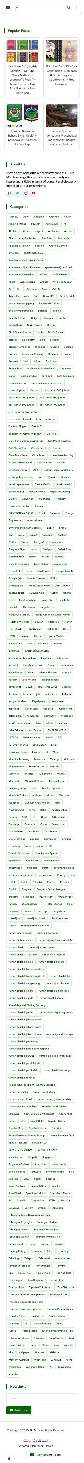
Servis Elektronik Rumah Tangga (27, 1135)
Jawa (29, 686)
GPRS (53, 578)
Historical (54, 621)
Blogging (40, 346)
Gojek (28, 571)
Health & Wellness (19, 621)
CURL (35, 469)
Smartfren (40, 1164)
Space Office (38, 1185)
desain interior (64, 484)
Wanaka (39, 1352)
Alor (11, 238)
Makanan (39, 759)
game (32, 556)
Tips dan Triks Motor (40, 1287)
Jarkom (13, 679)
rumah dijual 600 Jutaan (42, 947)
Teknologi (14, 1258)
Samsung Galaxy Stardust (39, 1113)
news (32, 809)
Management (16, 766)
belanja (57, 310)
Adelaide (39, 216)
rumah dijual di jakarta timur (25, 1034)
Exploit (33, 534)
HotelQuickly (34, 628)
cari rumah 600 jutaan (21, 404)
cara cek (47, 375)
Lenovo (49, 737)
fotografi (39, 542)
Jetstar (27, 694)
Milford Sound (57, 781)
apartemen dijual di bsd (58, 267)
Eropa (62, 527)
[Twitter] (17, 193)
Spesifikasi (15, 1193)
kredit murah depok (20, 722)
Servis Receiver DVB (62, 1135)
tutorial (13, 1330)
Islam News (66, 665)
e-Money (60, 498)
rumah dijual (16, 947)
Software (35, 1171)
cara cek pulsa (17, 390)
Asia (19, 288)
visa (56, 1345)
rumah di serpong (47, 932)
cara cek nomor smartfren (47, 383)
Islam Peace (15, 672)
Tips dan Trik (56, 1279)
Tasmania (36, 1251)
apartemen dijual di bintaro (24, 267)
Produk (13, 889)
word (69, 1359)
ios (40, 665)
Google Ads (15, 578)
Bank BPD (48, 296)
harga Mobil (47, 607)
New (57, 802)
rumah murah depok (44, 1091)
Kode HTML (65, 708)
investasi (28, 665)
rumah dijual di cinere (21, 990)
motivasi (37, 795)
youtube (13, 1374)
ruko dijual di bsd (35, 918)
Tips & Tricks (43, 1272)
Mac (55, 751)
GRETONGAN (62, 585)
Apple (12, 281)
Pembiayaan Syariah (46, 853)
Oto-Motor (51, 831)
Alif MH (34, 1430)
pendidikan (15, 860)
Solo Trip (13, 1178)
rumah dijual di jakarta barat (25, 1019)
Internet (13, 665)
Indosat (58, 643)
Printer (51, 882)
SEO (23, 1120)
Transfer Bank (17, 1316)
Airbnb (26, 231)
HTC (65, 628)
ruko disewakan (59, 918)
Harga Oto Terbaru (19, 614)
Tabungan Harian (47, 1222)
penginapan (15, 867)
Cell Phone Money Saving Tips (26, 440)
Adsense (54, 216)
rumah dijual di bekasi (21, 961)
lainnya (63, 722)
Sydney (42, 1207)
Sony (26, 1178)
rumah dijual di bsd (60, 976)
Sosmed (50, 1178)
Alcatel (68, 231)
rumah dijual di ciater (57, 983)
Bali (36, 296)
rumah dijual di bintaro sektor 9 (26, 976)
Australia (14, 296)
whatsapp (40, 1359)
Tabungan (57, 1207)
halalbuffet (47, 600)
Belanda (43, 310)
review (28, 911)
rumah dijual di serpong (56, 1070)
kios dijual (48, 708)
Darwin (52, 477)
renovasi (14, 911)
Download (27, 498)
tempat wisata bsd (19, 1265)
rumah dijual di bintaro (51, 961)
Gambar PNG (16, 556)
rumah (12, 925)
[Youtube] (34, 193)
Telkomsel (44, 1258)
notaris (13, 816)
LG (60, 737)
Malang (54, 759)
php (73, 875)
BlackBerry (28, 339)
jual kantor (51, 694)
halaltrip (13, 607)
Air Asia (13, 231)
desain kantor (16, 491)
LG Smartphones (18, 744)
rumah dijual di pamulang (23, 1041)
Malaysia (69, 759)
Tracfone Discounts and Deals (26, 1301)
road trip (42, 911)
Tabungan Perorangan (46, 1229)
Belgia (34, 318)
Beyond (51, 325)
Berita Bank (15, 325)
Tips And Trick (63, 1272)
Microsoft (14, 781)
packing (34, 838)
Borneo (13, 353)
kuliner (49, 722)
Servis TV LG (39, 1142)
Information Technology (22, 657)
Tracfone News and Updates (25, 1309)
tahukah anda (16, 1244)
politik (12, 882)
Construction (44, 462)
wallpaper (24, 1352)
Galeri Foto (64, 549)
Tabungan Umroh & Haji (47, 1236)
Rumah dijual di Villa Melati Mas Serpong (32, 1084)
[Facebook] (9, 193)
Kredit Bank (67, 715)
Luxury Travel (40, 751)
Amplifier (47, 238)
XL (51, 1366)
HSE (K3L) (52, 628)
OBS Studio (58, 816)
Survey (29, 1207)
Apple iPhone (27, 281)
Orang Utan (58, 824)
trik (26, 1323)
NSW (25, 816)
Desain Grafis (43, 484)
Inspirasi (46, 657)
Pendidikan (32, 860)
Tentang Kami (43, 1265)
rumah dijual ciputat (53, 954)
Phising (61, 875)
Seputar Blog (16, 1128)
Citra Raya (38, 455)
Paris (28, 846)
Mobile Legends (51, 788)
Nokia (43, 809)
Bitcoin (13, 339)
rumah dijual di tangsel (22, 1077)
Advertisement (17, 223)
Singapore (47, 1157)
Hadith (67, 592)
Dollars (13, 498)
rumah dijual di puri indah (23, 1070)
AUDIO (56, 288)
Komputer (50, 715)
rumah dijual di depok (52, 997)
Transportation (57, 1316)
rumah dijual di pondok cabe (55, 1055)
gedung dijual (60, 563)
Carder (34, 390)
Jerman (13, 694)
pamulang (50, 838)
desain (65, 477)
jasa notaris (29, 679)
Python (13, 903)
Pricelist (37, 882)
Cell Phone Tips (17, 448)
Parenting (14, 846)
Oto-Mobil (34, 831)
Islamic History (48, 672)
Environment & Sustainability (25, 527)
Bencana (48, 318)
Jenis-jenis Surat (47, 686)
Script (12, 1120)
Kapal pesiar (39, 701)
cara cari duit (29, 375)
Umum (33, 1345)
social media (59, 1164)
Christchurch (38, 448)
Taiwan (45, 1244)
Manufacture (36, 766)
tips (11, 1272)
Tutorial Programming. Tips (57, 1330)
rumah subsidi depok (54, 1106)
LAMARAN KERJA (56, 730)
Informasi (14, 650)
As (10, 288)
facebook (47, 534)
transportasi (37, 1316)
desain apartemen (19, 484)
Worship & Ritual (35, 1366)
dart (40, 477)
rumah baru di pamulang (35, 925)
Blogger (54, 339)
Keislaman (58, 701)
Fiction (13, 542)
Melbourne (45, 773)
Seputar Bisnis (56, 1120)
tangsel (58, 1244)
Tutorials (39, 1338)
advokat (35, 223)
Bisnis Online (55, 332)
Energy (69, 513)
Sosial (37, 1178)
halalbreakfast (27, 600)
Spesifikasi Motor (60, 1193)
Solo (71, 1171)
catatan (50, 419)
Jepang (66, 686)
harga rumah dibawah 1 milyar (52, 614)
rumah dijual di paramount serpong (29, 1048)
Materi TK (14, 773)
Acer (26, 216)
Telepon (28, 1258)
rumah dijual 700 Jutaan (23, 954)
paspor (40, 846)
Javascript (15, 686)
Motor (50, 795)
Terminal (61, 1265)
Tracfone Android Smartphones (27, 1294)
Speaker (56, 1185)
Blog (42, 339)
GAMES (45, 556)
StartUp (21, 1200)
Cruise (61, 462)
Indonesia (43, 643)
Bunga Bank (15, 368)
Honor (68, 621)
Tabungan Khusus (19, 1229)
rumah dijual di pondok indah (25, 1063)
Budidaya (51, 361)
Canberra (65, 368)
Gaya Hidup (41, 563)
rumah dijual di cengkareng (24, 983)
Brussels (13, 361)
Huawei (24, 636)
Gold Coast (43, 571)
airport (39, 231)
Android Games (58, 245)
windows (56, 1359)
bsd (25, 361)
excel (21, 534)
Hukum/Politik (56, 636)
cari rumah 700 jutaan (52, 404)
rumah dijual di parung (21, 1055)
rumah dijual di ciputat (21, 997)
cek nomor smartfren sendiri (25, 433)
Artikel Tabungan (62, 281)
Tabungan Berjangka (20, 1222)
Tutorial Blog (29, 1330)
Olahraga (14, 824)
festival (62, 534)
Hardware (29, 607)
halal (11, 600)
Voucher (68, 1345)
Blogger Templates (19, 346)
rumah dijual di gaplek (21, 1012)
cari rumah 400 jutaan (21, 397)
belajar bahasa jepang (21, 303)
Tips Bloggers (35, 1279)
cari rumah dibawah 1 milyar (25, 419)
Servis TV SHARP (47, 1149)
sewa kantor (16, 1157)
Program (27, 889)
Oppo (43, 824)
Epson (50, 527)
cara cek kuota (65, 375)
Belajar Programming (21, 310)
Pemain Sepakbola (19, 853)
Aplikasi (43, 274)
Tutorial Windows (19, 1338)
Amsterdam (64, 238)
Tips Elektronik (65, 1287)
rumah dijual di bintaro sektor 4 (26, 969)
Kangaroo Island (18, 701)
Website (54, 1352)
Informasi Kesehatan (37, 650)
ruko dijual (14, 918)
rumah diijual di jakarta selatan (56, 940)
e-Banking (44, 498)
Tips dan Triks (16, 1287)
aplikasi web (60, 274)
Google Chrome (36, 578)
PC (50, 846)
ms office (14, 802)
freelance (55, 542)
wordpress (15, 1366)
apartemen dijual (33, 252)
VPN (11, 1352)
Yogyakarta (64, 1366)
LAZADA (13, 737)
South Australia (17, 1185)
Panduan (66, 838)
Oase (44, 816)
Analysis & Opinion (19, 245)
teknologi (64, 1251)
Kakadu (66, 694)
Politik (24, 882)
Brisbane (53, 353)
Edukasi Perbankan (19, 506)
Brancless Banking (32, 353)
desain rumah (37, 491)
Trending (14, 1323)
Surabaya (14, 1207)
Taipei (32, 1244)
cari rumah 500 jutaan (52, 397)
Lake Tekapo (16, 730)
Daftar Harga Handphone (58, 469)
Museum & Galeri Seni (37, 802)
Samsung (14, 1113)
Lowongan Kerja (18, 751)
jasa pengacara (50, 679)
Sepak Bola (37, 1120)
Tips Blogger (16, 1279)
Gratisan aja (16, 585)
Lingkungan (39, 744)
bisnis (39, 332)
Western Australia (19, 1359)
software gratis (55, 1171)
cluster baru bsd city (61, 455)
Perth (45, 867)
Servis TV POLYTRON (21, 1149)
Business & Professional (41, 368)
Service (57, 1128)
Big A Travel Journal (20, 332)
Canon (12, 375)
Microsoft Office (34, 781)
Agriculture (52, 223)
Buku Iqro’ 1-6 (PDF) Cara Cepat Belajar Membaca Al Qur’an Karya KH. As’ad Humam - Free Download (61, 75)
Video (45, 1345)
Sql (10, 1200)
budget (37, 361)
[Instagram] (26, 193)
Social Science (17, 1171)
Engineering (15, 520)
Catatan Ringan (18, 426)
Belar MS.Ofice (17, 318)
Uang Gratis (56, 1338)
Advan (67, 216)
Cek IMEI (37, 426)
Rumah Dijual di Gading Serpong (27, 1005)
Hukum (38, 636)
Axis (26, 296)
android (39, 245)
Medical (29, 773)
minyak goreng (17, 788)
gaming (59, 556)
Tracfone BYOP (58, 1294)
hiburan (38, 621)
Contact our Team (45, 1454)
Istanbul (66, 672)
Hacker (54, 592)
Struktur (65, 1200)
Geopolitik (14, 571)
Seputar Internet (38, 1128)
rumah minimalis (18, 1091)
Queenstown (29, 903)
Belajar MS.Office (49, 303)
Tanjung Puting (17, 1251)
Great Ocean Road (39, 585)
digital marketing (60, 491)
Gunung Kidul (36, 592)
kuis (38, 722)
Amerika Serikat (27, 238)
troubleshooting (42, 1323)
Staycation (37, 1200)
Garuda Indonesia (19, 563)
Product (64, 882)
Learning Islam (31, 737)
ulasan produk (17, 1345)
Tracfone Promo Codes (59, 1309)
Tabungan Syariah (19, 1236)
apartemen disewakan (21, 274)
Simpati (32, 1157)
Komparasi (33, 715)
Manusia (54, 766)
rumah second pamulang (23, 1106)
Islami (31, 672)
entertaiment (35, 520)
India (29, 643)
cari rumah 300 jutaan (57, 390)
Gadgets (48, 549)
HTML (12, 636)
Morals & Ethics (18, 795)
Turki (59, 1323)
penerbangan (51, 860)
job (38, 694)
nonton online (59, 809)
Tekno (50, 1251)
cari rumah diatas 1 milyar (24, 412)
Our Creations (17, 838)
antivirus (14, 252)
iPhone (51, 665)
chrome (56, 448)
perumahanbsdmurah (21, 875)
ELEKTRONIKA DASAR (21, 513)
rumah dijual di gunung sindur (56, 1012)
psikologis (28, 896)
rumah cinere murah (20, 932)
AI (65, 223)
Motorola (64, 795)
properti (13, 896)
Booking (68, 346)
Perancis (32, 867)
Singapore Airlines (19, 1164)
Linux (54, 744)
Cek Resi (51, 433)
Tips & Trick (24, 1272)
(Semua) (13, 216)
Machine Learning (19, 759)
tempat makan (63, 1258)
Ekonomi (40, 506)
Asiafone (32, 288)
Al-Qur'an (53, 231)
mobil (34, 788)
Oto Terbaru (16, 831)
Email (42, 513)
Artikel (44, 281)
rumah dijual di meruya (59, 1034)
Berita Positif (34, 325)
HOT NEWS (15, 628)
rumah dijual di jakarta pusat (25, 1026)
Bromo (67, 353)
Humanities (15, 643)
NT (34, 816)
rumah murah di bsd (20, 1099)
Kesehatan (31, 708)
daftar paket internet (21, 477)
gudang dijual (16, 592)
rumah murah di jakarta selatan (55, 1099)
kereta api (14, 708)
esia (11, 534)
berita (62, 318)
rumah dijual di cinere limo (54, 990)
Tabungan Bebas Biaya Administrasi (29, 1214)
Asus (44, 288)
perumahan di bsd (64, 867)
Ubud (71, 1338)
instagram (62, 657)
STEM (52, 1200)
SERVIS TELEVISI (18, 1142)
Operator (29, 824)
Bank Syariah (67, 296)
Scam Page (65, 1113)
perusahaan (45, 875)
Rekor (70, 903)
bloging (54, 346)
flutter (25, 542)
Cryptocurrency (18, 469)
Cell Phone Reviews (59, 440)
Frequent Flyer (17, 549)
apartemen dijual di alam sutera (27, 259)
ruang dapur (59, 911)
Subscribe (21, 1410)
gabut (34, 549)
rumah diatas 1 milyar (21, 940)
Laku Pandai (34, 730)
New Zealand (16, 809)
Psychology (46, 896)
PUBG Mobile (65, 896)
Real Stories (55, 903)
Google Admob (64, 571)
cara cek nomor (18, 383)
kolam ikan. (15, 715)
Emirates (55, 513)
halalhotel (64, 600)
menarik (61, 773)
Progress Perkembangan (51, 889)
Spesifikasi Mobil (35, 1193)
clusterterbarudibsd (20, 462)
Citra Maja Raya (18, 455)
